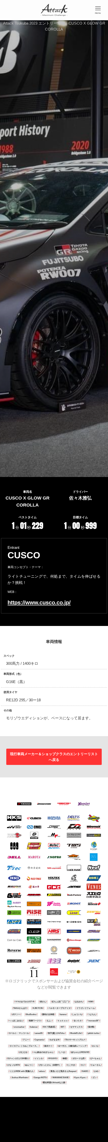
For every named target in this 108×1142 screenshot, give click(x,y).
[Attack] (54, 10)
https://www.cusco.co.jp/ (39, 602)
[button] (98, 10)
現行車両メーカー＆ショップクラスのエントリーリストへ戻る (54, 756)
